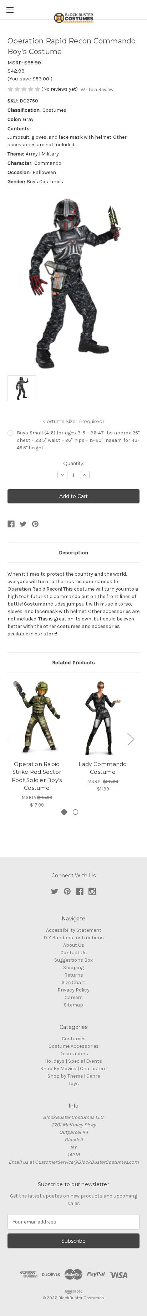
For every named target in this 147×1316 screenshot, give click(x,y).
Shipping (73, 967)
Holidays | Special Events (73, 1061)
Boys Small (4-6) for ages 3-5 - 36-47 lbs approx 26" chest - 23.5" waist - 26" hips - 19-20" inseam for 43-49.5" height (78, 440)
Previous (9, 739)
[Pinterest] (35, 524)
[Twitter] (23, 524)
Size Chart (73, 982)
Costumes (74, 1039)
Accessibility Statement (73, 930)
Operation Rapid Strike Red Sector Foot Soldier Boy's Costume (37, 776)
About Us (73, 945)
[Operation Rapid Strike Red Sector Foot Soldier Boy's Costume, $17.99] (37, 718)
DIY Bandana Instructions (74, 938)
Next (130, 739)
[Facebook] (11, 524)
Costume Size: (73, 421)
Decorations (73, 1054)
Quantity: (73, 463)
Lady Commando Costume (102, 768)
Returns (73, 975)
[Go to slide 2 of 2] (75, 812)
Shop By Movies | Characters (73, 1069)
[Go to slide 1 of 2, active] (64, 812)
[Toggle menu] (10, 10)
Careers (74, 997)
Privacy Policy (73, 990)
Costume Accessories (74, 1046)
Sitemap (73, 1005)
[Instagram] (92, 891)
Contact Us (73, 953)
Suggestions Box (73, 960)
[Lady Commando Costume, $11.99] (103, 718)
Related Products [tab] (73, 662)
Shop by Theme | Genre (73, 1076)
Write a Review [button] (97, 89)
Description (73, 552)
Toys (74, 1083)
